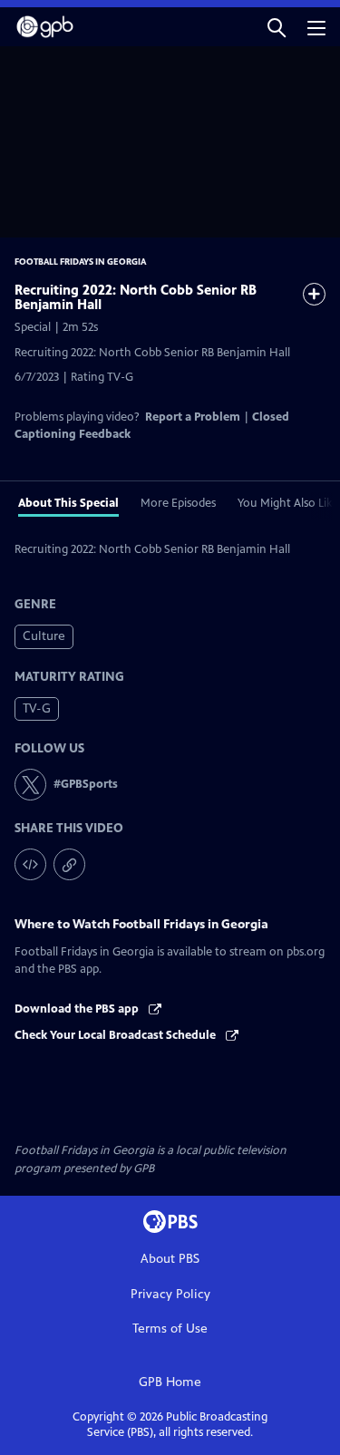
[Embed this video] (30, 864)
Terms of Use (170, 1328)
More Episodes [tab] (178, 503)
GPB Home (170, 1382)
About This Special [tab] (68, 503)
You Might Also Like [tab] (288, 503)
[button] (276, 26)
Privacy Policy (170, 1294)
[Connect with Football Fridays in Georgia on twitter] (30, 784)
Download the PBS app (78, 1009)
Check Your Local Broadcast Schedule (117, 1035)
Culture (44, 636)
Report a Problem (192, 417)
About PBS (170, 1258)
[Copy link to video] (69, 864)
